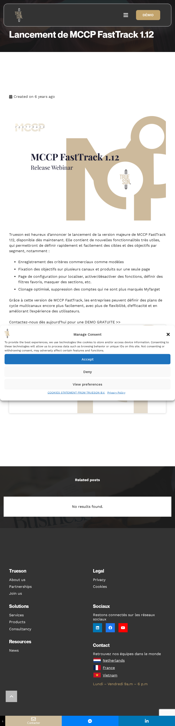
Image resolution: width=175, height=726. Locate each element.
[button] (168, 334)
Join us (15, 593)
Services (16, 615)
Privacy (99, 580)
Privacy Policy (116, 392)
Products (17, 622)
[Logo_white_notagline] (19, 15)
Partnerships (20, 586)
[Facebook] (110, 627)
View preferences (87, 384)
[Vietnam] (98, 675)
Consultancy (20, 629)
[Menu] (126, 15)
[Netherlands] (98, 660)
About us (17, 580)
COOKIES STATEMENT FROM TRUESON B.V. (76, 392)
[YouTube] (123, 627)
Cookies (100, 586)
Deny (87, 372)
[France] (98, 668)
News (14, 650)
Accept (88, 359)
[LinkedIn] (97, 627)
